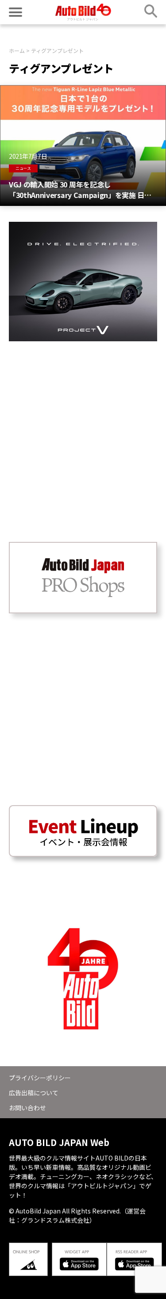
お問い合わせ (27, 1107)
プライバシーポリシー (40, 1077)
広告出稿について (33, 1092)
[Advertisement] (83, 424)
